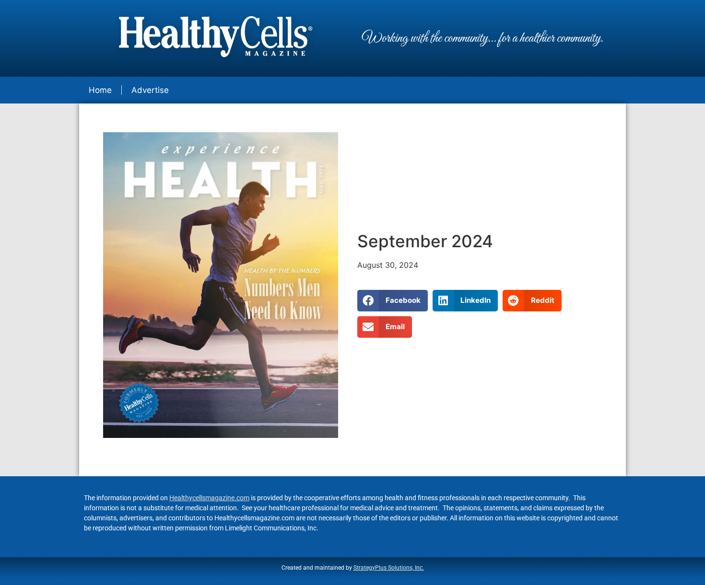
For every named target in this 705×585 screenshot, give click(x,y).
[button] (392, 300)
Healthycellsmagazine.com (209, 498)
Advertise (150, 90)
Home (100, 90)
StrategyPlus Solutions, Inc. (388, 567)
